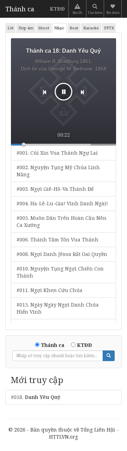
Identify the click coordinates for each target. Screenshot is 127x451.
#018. (35, 397)
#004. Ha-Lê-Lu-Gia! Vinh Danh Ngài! (62, 203)
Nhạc (59, 27)
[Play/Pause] (63, 92)
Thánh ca (19, 9)
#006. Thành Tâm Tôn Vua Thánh (57, 239)
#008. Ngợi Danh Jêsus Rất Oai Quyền (62, 254)
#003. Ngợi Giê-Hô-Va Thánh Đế (55, 188)
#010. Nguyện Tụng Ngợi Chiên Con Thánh (60, 272)
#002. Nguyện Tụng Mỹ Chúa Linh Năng (58, 171)
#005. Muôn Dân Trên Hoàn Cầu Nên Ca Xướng (62, 221)
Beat (73, 27)
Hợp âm (26, 27)
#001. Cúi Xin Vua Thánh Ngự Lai (57, 152)
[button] (113, 9)
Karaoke (91, 27)
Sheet (43, 27)
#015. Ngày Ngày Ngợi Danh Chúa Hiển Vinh (58, 308)
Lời (10, 27)
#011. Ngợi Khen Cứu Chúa (50, 290)
